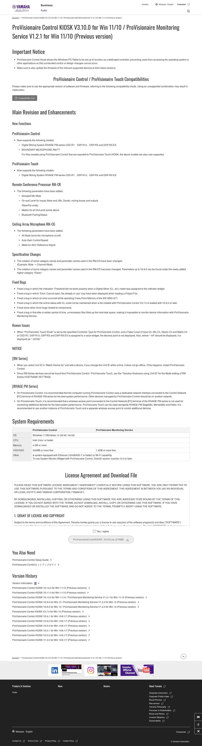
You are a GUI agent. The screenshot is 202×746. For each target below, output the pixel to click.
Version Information (22, 583)
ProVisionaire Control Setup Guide (30, 560)
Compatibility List (26, 98)
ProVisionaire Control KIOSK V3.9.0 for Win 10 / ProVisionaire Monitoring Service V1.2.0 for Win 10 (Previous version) (74, 602)
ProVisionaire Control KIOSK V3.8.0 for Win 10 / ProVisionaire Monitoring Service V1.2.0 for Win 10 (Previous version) (74, 606)
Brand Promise (155, 699)
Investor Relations (157, 717)
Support (15, 17)
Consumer (181, 4)
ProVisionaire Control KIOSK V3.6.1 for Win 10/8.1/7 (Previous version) (49, 616)
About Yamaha (155, 686)
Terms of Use (33, 740)
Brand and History (157, 713)
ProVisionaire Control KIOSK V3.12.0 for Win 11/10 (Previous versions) (49, 587)
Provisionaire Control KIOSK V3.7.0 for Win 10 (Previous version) (46, 611)
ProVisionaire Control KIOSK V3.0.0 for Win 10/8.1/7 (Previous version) (49, 635)
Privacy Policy (50, 740)
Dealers (145, 4)
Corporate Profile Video (159, 696)
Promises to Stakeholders (160, 710)
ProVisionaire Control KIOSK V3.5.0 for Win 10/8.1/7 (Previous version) (49, 625)
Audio (44, 10)
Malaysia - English (166, 4)
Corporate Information (158, 692)
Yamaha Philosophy (157, 706)
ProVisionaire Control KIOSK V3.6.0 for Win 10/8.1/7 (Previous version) (49, 621)
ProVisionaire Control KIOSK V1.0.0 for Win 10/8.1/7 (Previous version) (49, 640)
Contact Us (16, 740)
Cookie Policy (68, 740)
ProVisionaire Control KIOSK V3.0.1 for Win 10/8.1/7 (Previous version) (49, 630)
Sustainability (155, 720)
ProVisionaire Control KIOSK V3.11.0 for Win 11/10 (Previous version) (49, 592)
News (60, 686)
